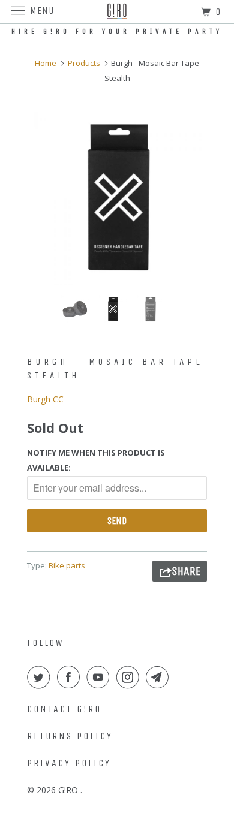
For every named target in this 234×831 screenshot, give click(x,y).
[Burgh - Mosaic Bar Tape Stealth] (117, 195)
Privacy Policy (69, 763)
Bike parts (67, 565)
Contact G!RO (64, 709)
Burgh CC (45, 399)
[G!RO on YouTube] (100, 677)
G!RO (69, 790)
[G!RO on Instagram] (130, 677)
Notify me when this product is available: (96, 460)
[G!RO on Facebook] (71, 677)
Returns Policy (70, 736)
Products (84, 63)
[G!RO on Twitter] (41, 677)
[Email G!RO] (159, 677)
